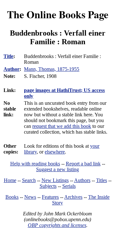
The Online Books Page (57, 14)
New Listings (55, 180)
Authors (82, 180)
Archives (73, 197)
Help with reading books (35, 163)
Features (50, 197)
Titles (101, 180)
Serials (69, 186)
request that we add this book (61, 126)
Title (8, 56)
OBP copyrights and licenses (57, 225)
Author (11, 69)
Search (29, 180)
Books (12, 197)
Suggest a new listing (57, 169)
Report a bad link (83, 163)
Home (10, 180)
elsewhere (55, 151)
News (30, 197)
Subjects (48, 186)
